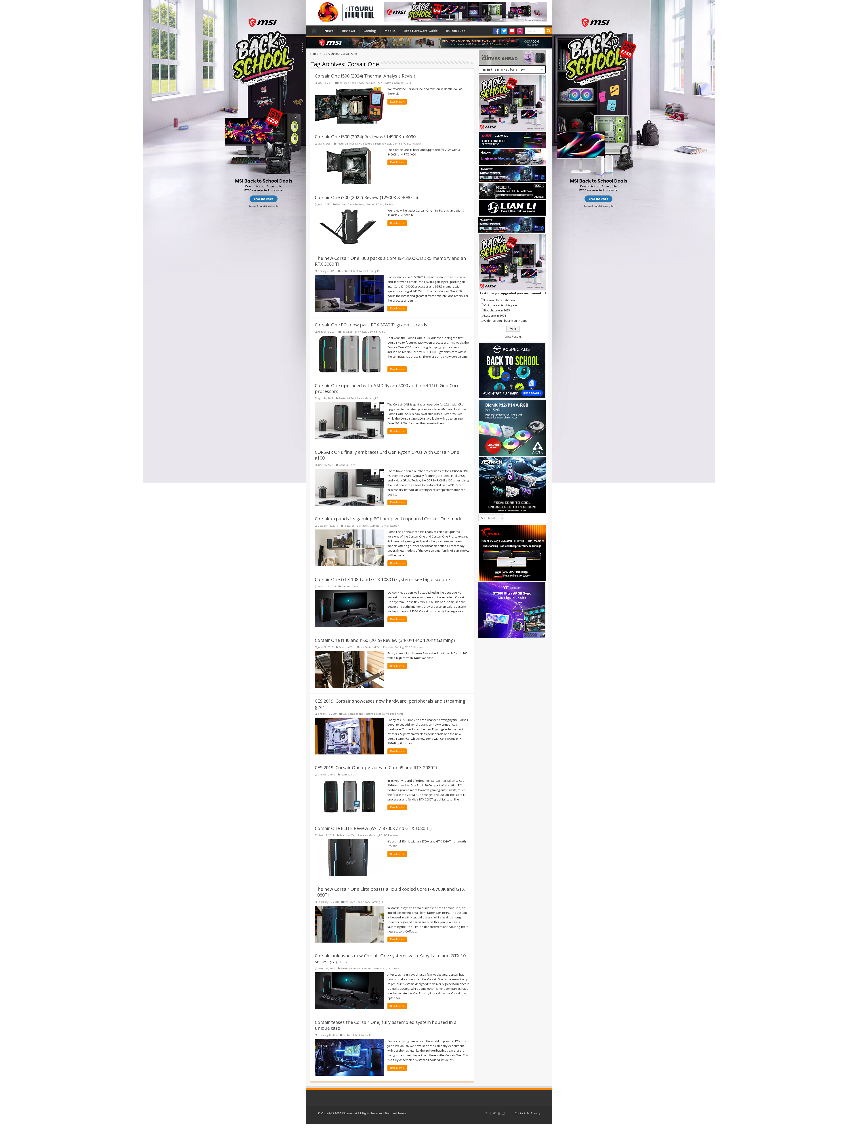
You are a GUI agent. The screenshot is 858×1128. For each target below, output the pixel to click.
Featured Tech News (350, 82)
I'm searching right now (499, 300)
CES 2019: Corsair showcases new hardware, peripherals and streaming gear (390, 704)
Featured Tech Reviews (378, 82)
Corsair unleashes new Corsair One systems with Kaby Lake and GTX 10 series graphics (390, 958)
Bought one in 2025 (497, 310)
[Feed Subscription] (472, 63)
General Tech (347, 464)
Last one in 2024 (495, 315)
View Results (513, 336)
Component (355, 713)
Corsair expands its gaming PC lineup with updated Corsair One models (390, 519)
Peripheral (396, 713)
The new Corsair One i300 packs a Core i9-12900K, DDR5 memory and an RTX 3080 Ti (390, 261)
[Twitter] (504, 31)
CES (344, 713)
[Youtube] (512, 31)
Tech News (394, 968)
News (328, 31)
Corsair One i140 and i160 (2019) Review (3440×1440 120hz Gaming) (385, 640)
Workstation (391, 525)
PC (410, 82)
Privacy (535, 1113)
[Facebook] (496, 31)
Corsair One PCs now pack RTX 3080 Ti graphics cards (371, 325)
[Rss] (486, 1113)
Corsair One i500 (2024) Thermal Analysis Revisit (365, 76)
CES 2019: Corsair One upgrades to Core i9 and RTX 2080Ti (376, 768)
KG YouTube (455, 31)
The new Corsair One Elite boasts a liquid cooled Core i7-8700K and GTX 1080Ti (390, 892)
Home (314, 30)
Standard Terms (395, 1113)
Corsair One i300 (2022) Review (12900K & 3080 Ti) (366, 197)
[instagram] (503, 1113)
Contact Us (522, 1113)
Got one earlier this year (500, 305)
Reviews (348, 31)
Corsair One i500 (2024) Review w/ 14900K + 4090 (365, 137)
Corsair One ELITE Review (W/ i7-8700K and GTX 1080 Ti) (373, 828)
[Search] (548, 30)
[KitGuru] (345, 10)
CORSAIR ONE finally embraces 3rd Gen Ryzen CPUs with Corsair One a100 (387, 455)
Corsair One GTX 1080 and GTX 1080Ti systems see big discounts (383, 579)
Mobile (390, 31)
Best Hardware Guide (421, 31)
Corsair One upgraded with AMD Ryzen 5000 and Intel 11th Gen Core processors (387, 388)
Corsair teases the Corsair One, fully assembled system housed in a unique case (385, 1025)
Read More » (397, 101)
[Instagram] (520, 31)
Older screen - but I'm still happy (506, 321)
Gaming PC (400, 82)
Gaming (370, 31)
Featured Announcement (356, 968)
